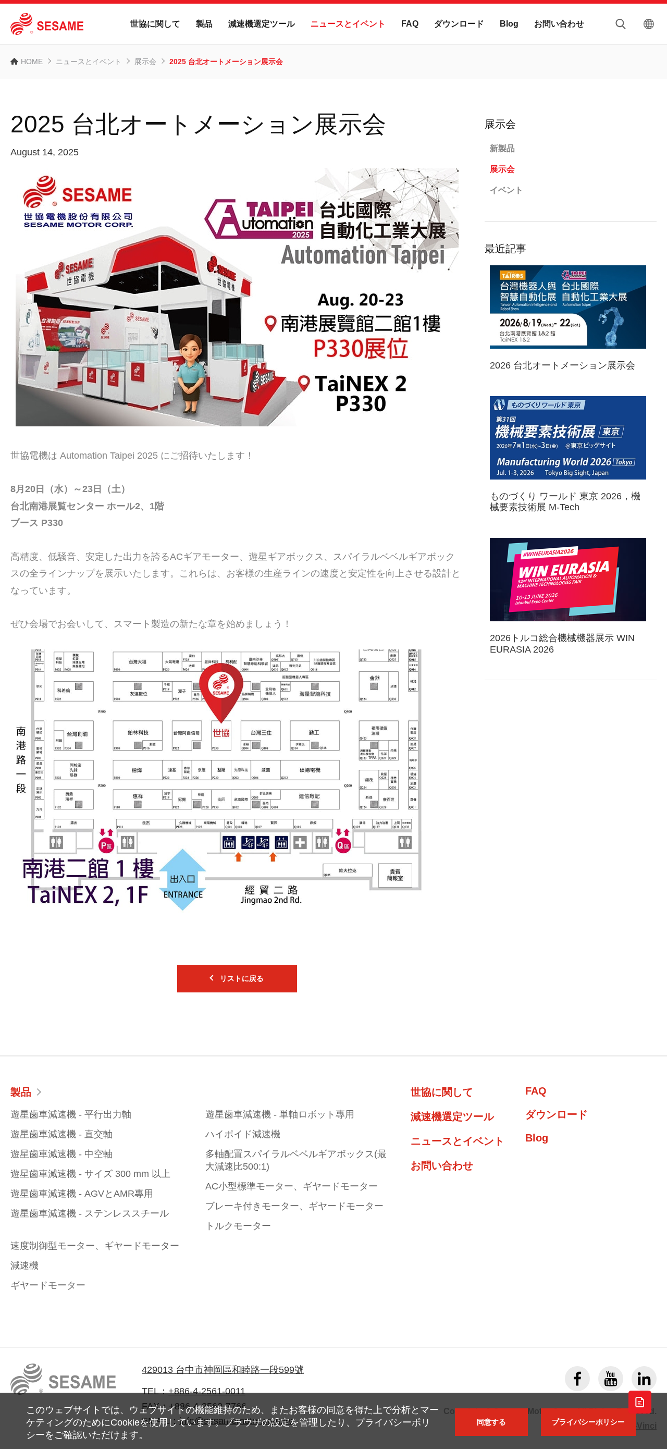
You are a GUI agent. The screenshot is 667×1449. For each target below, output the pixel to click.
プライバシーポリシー (588, 1422)
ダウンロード (459, 23)
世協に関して (155, 23)
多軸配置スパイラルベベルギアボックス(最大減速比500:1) (296, 1160)
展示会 (145, 61)
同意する (491, 1422)
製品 (204, 23)
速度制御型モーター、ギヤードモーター (94, 1246)
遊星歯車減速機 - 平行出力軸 (70, 1114)
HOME (32, 61)
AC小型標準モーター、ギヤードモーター (291, 1186)
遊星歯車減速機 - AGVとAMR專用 (81, 1193)
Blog (509, 23)
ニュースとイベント (348, 23)
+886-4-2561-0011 (206, 1391)
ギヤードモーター (47, 1285)
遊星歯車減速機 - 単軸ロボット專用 (279, 1114)
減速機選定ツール (261, 23)
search (620, 24)
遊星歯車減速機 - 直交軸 (61, 1134)
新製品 (502, 148)
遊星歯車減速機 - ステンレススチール (89, 1213)
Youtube (610, 1378)
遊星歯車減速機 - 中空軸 (61, 1154)
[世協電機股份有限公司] (46, 24)
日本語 (649, 24)
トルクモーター (238, 1226)
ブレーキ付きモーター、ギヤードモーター (294, 1206)
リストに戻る (242, 978)
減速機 (24, 1265)
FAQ (409, 23)
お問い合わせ (559, 23)
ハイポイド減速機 (242, 1134)
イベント (506, 190)
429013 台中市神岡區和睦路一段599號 (223, 1370)
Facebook (577, 1378)
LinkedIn (644, 1378)
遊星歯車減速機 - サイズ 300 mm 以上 (90, 1174)
